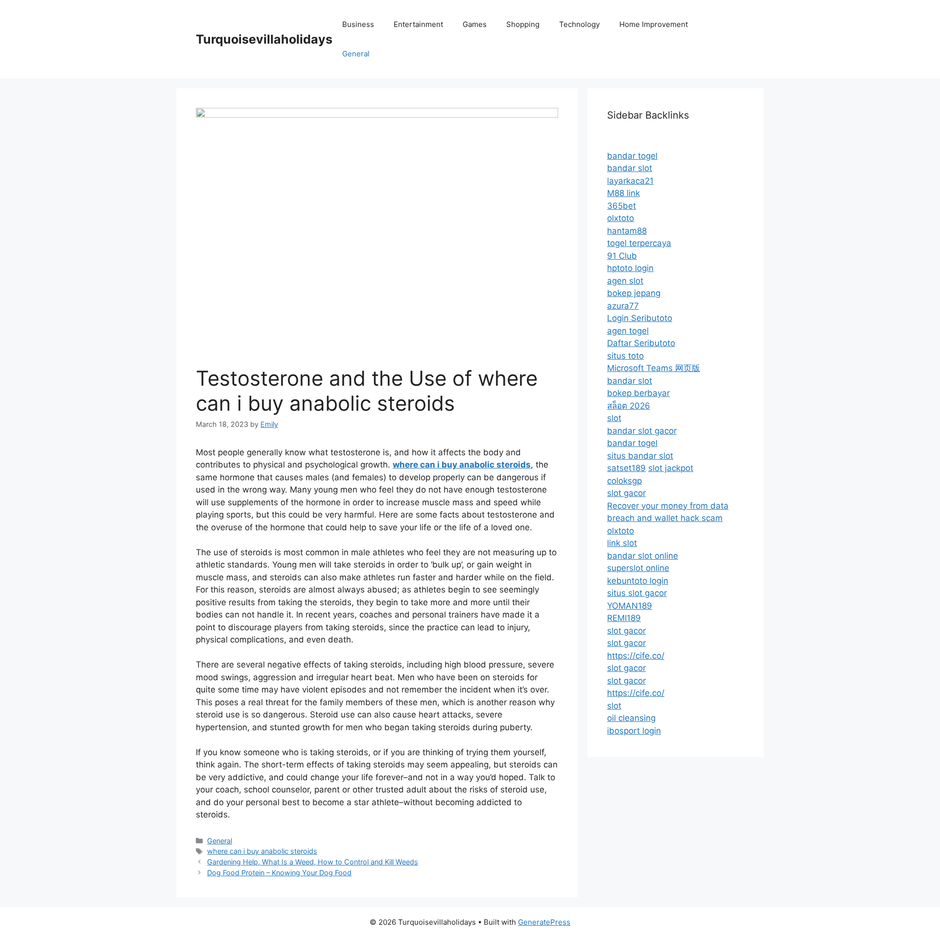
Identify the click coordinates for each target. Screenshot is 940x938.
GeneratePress (544, 922)
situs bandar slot (640, 456)
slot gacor (626, 493)
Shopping (523, 24)
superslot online (638, 568)
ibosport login (634, 731)
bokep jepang (633, 293)
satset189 (626, 468)
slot (614, 418)
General (356, 53)
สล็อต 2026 (628, 406)
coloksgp (624, 481)
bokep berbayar (638, 393)
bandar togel (632, 156)
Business (358, 24)
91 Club (622, 256)
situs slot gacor (637, 593)
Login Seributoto (639, 318)
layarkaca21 (630, 181)
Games (475, 24)
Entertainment (418, 24)
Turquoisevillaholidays (264, 39)
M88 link (623, 193)
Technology (579, 24)
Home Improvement (653, 24)
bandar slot (629, 168)
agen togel (628, 331)
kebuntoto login (637, 581)
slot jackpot (670, 468)
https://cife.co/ (635, 656)
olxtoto (620, 218)
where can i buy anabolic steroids (262, 851)
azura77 (623, 306)
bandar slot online (642, 556)
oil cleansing (631, 718)
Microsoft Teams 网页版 (653, 368)
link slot (622, 543)
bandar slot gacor (642, 431)
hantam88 (627, 231)
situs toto (625, 356)
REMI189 (624, 618)
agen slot (625, 281)
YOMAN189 (629, 606)
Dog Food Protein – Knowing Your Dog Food (279, 872)
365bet (621, 206)
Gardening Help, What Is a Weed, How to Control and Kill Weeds (312, 862)
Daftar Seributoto (641, 343)
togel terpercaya (639, 243)
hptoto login (630, 268)
